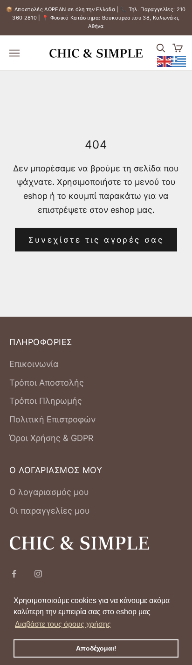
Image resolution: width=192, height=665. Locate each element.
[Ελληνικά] (179, 61)
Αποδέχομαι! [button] (96, 648)
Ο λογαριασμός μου (49, 492)
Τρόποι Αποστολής (46, 382)
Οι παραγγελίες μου (49, 511)
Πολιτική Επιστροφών (52, 419)
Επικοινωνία (34, 364)
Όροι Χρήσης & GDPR (51, 438)
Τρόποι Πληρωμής (45, 401)
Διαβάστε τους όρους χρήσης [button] (63, 624)
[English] (165, 61)
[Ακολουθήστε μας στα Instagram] (38, 573)
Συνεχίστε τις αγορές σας (96, 239)
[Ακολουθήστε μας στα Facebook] (14, 573)
